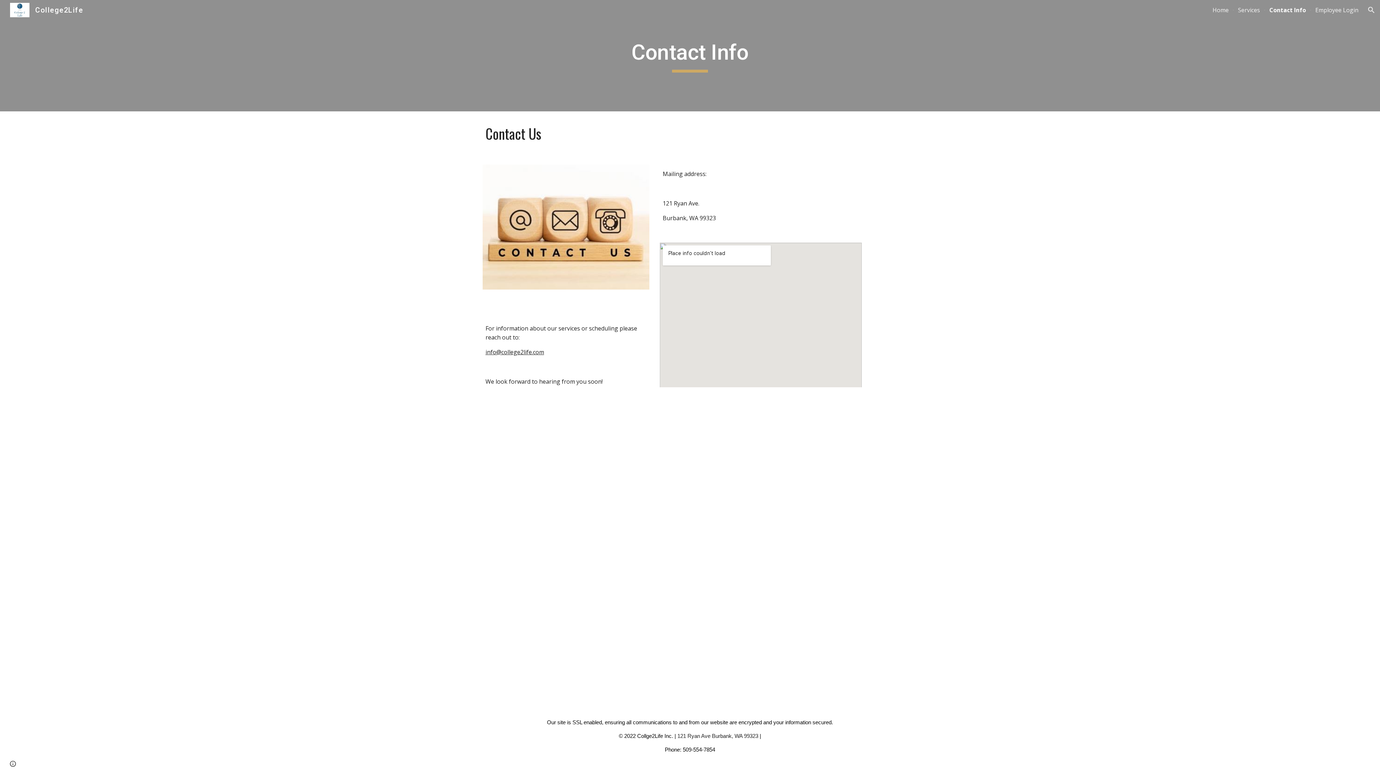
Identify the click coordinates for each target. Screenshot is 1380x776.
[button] (1371, 10)
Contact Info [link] (1287, 10)
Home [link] (1221, 10)
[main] (690, 55)
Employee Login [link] (1336, 10)
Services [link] (1249, 10)
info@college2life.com (515, 352)
